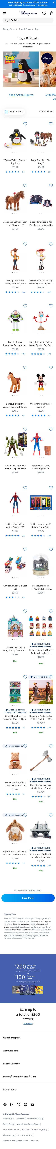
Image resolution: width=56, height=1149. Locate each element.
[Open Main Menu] (4, 13)
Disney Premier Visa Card (20, 1076)
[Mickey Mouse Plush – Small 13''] (41, 383)
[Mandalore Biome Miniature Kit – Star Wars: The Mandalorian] (41, 565)
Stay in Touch (10, 1089)
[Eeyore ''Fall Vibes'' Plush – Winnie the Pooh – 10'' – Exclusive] (15, 845)
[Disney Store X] (19, 1104)
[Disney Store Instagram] (12, 1104)
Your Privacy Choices (11, 1130)
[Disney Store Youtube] (32, 1104)
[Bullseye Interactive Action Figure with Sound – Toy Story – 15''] (15, 383)
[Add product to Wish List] (25, 124)
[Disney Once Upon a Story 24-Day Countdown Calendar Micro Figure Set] (15, 627)
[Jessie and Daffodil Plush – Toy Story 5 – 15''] (15, 201)
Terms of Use (8, 1119)
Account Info (10, 1050)
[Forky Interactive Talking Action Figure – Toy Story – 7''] (41, 322)
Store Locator (11, 1063)
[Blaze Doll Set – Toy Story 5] (41, 140)
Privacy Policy (8, 1124)
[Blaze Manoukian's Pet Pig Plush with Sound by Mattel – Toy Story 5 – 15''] (41, 201)
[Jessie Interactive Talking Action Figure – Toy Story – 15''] (41, 260)
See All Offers (42, 5)
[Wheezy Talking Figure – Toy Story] (15, 140)
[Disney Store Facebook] (4, 1104)
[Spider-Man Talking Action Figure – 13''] (15, 504)
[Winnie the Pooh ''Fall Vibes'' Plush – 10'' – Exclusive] (15, 776)
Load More (28, 898)
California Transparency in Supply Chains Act (20, 1141)
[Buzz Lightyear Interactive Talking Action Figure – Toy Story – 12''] (15, 322)
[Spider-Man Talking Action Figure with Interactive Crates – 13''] (41, 445)
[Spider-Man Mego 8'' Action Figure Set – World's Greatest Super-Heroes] (41, 504)
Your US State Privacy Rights (28, 1124)
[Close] (52, 2)
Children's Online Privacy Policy (34, 1130)
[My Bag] (52, 13)
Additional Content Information (29, 1119)
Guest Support (12, 1037)
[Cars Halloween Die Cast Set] (15, 565)
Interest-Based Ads (24, 1135)
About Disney (8, 1135)
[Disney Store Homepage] (28, 13)
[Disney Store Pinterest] (25, 1104)
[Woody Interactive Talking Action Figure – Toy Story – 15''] (15, 260)
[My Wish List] (44, 13)
